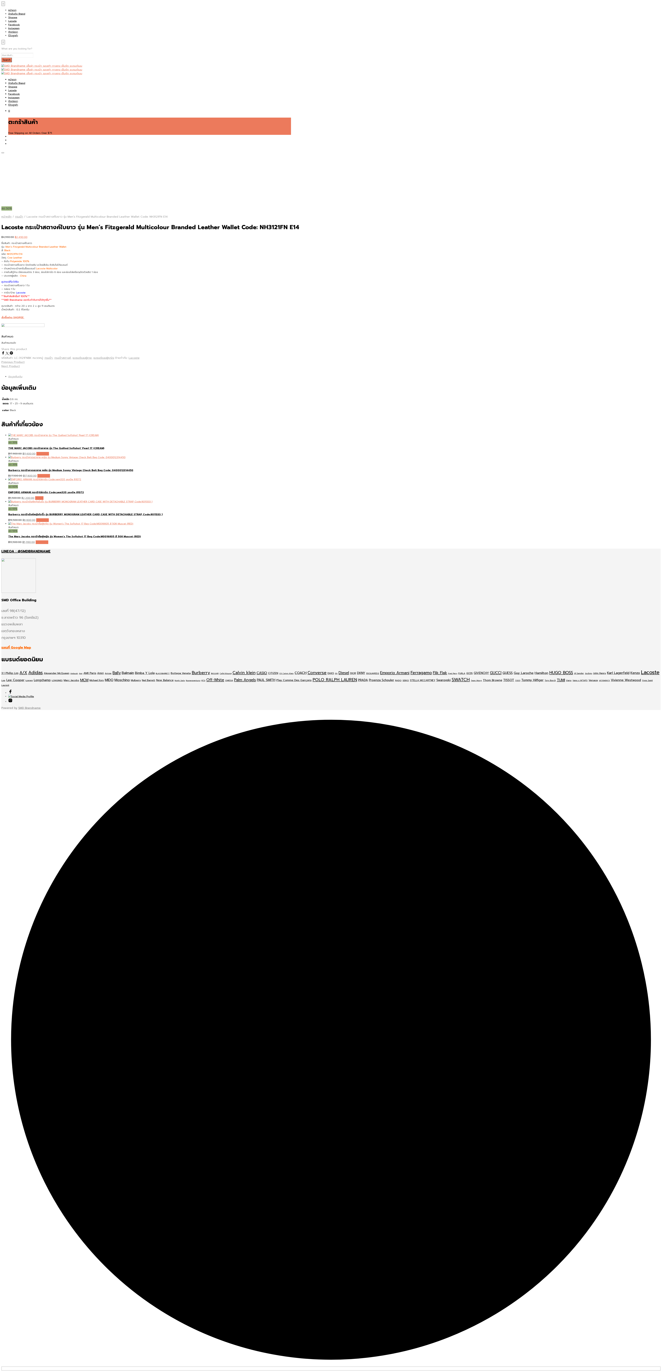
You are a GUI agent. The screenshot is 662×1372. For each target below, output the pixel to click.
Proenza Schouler (381, 680)
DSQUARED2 (372, 673)
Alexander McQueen (56, 673)
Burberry (201, 673)
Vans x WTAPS (580, 680)
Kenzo (635, 672)
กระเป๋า (19, 217)
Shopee (12, 17)
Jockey (588, 673)
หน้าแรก (12, 10)
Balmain (128, 672)
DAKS (331, 673)
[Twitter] (8, 354)
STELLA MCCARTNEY (422, 680)
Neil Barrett (148, 680)
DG (336, 673)
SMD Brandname (29, 708)
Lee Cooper (15, 680)
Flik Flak (440, 673)
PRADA (363, 680)
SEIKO (406, 680)
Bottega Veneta (181, 673)
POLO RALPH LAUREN (335, 680)
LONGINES (57, 680)
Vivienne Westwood (626, 680)
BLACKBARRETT (163, 673)
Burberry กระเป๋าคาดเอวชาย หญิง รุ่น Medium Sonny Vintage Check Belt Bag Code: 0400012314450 (70, 470)
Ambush (74, 673)
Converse (317, 673)
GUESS (508, 672)
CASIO (262, 673)
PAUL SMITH (266, 679)
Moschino (122, 679)
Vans (568, 680)
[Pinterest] (11, 354)
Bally (117, 673)
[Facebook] (3, 354)
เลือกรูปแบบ (42, 454)
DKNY (361, 673)
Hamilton (541, 673)
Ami (80, 673)
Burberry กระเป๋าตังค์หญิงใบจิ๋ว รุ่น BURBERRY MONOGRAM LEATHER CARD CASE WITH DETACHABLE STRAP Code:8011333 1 (85, 514)
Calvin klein (244, 673)
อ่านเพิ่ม (39, 498)
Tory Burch (550, 680)
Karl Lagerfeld (618, 672)
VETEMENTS (604, 680)
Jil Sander (579, 673)
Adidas (35, 672)
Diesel (344, 673)
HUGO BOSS (561, 673)
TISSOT (508, 680)
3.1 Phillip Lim (9, 673)
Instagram (13, 28)
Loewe (29, 680)
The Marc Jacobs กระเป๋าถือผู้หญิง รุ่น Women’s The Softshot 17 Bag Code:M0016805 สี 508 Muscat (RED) (74, 536)
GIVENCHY (481, 673)
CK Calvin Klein (286, 673)
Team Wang (476, 680)
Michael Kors (96, 680)
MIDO (109, 679)
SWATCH (461, 679)
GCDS (469, 673)
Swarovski (443, 680)
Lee (3, 680)
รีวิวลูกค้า (13, 35)
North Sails (180, 680)
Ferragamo (421, 673)
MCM (84, 680)
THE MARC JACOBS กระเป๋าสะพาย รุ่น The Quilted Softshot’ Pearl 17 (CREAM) (56, 448)
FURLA (461, 673)
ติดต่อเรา (13, 32)
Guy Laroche (524, 673)
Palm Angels (245, 680)
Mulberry (136, 680)
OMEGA (229, 680)
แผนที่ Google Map (16, 647)
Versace (593, 680)
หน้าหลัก (6, 217)
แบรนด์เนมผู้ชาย (82, 358)
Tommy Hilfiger (532, 680)
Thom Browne (492, 680)
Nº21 (203, 680)
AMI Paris (89, 673)
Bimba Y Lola (145, 673)
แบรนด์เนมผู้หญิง (103, 358)
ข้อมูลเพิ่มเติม (15, 376)
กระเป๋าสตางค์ (62, 358)
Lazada (12, 21)
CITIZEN (273, 673)
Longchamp (42, 680)
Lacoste (134, 358)
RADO (398, 680)
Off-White (215, 680)
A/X (23, 673)
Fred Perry (452, 673)
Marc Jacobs (71, 680)
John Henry (599, 673)
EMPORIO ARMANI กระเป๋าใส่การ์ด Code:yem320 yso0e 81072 (46, 492)
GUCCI (495, 673)
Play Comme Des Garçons (294, 680)
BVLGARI (215, 673)
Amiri (100, 673)
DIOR (353, 673)
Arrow (108, 673)
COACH (301, 672)
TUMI (561, 680)
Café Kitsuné (226, 673)
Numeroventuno (193, 680)
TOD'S (517, 680)
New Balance (165, 680)
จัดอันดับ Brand (16, 14)
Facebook (14, 25)
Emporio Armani (394, 673)
